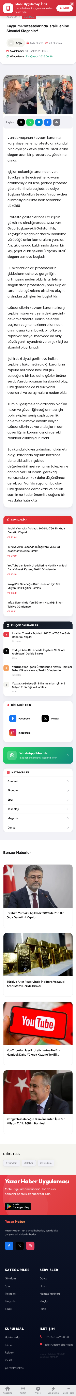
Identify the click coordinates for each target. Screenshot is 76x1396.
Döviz (43, 1278)
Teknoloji (13, 809)
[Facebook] (9, 1246)
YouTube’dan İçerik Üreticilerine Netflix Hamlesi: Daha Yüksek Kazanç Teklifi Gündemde (37, 567)
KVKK (8, 1360)
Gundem (12, 781)
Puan (43, 1309)
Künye (9, 1345)
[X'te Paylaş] (21, 122)
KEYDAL (61, 1354)
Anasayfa (11, 16)
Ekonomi (12, 790)
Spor (10, 799)
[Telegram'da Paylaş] (39, 122)
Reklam (9, 1352)
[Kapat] (72, 4)
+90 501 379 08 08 (57, 1337)
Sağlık (8, 1309)
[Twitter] (19, 1246)
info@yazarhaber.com (59, 1344)
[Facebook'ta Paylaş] (47, 122)
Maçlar (44, 1301)
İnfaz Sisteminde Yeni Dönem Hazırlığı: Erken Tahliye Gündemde (35, 604)
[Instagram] (30, 1246)
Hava (43, 1286)
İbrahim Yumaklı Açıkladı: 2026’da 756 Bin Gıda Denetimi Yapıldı (36, 530)
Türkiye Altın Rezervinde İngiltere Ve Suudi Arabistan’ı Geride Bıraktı (33, 548)
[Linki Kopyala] (56, 122)
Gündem (29, 16)
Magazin (12, 818)
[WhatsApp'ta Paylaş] (30, 122)
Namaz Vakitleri (50, 1293)
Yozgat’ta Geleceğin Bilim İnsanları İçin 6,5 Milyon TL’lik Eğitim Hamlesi (33, 586)
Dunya (11, 827)
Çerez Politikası (14, 1368)
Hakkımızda (12, 1337)
